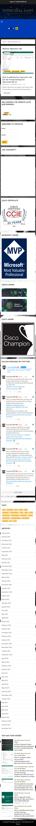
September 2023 (7, 592)
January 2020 (6, 669)
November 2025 (7, 544)
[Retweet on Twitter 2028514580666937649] (10, 419)
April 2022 (5, 618)
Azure (15, 766)
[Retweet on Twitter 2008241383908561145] (10, 486)
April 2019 (5, 684)
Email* (4, 135)
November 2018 (7, 695)
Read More (7, 93)
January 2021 (6, 640)
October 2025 (6, 548)
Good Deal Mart (18, 10)
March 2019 (5, 688)
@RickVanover (10, 407)
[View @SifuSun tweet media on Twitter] (20, 389)
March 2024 (5, 577)
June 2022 (5, 610)
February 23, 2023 (17, 84)
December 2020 (7, 644)
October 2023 (6, 588)
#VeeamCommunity (12, 389)
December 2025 (7, 540)
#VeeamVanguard (19, 387)
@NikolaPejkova (19, 405)
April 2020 (5, 658)
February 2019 (6, 691)
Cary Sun (6, 84)
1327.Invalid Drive (14, 512)
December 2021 (7, 633)
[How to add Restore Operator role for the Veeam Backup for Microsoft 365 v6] (18, 63)
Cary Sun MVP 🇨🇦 (12, 377)
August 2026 (6, 533)
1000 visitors (5, 512)
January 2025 (6, 562)
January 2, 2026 (20, 803)
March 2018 (5, 717)
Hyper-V (23, 740)
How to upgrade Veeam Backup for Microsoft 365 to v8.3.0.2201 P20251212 (24, 799)
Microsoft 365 (15, 71)
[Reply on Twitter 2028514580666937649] (7, 419)
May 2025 (5, 555)
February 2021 (6, 636)
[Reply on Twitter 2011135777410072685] (7, 443)
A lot (15, 520)
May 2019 (5, 680)
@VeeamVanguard (12, 415)
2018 (26, 512)
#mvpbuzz (9, 387)
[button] (2, 21)
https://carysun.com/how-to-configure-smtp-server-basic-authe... (18, 436)
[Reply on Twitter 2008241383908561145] (7, 486)
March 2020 (5, 662)
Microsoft (27, 740)
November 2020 (7, 647)
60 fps (21, 509)
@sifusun (20, 376)
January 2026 (6, 537)
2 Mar (26, 397)
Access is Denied (15, 515)
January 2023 (6, 607)
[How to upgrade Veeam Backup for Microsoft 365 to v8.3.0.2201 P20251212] (7, 797)
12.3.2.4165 (10, 509)
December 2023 (7, 585)
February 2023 (6, 603)
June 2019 (5, 677)
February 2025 (6, 559)
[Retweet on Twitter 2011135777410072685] (10, 443)
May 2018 (5, 710)
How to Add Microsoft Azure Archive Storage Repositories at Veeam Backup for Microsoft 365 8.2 (24, 813)
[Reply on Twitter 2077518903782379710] (7, 392)
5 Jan (26, 471)
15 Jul (26, 376)
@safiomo (9, 409)
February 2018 (6, 721)
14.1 (16, 509)
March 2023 (5, 599)
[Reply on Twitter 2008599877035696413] (7, 466)
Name (3, 128)
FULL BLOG (7, 71)
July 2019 (5, 673)
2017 (22, 512)
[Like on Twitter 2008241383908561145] (14, 486)
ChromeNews (26, 822)
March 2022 (5, 621)
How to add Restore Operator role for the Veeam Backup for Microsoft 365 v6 (17, 79)
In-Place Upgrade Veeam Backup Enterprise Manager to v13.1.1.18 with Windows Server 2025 (24, 747)
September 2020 (7, 655)
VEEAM (22, 71)
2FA (4, 509)
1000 (26, 509)
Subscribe (16, 28)
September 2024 (7, 574)
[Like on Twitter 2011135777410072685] (14, 443)
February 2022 (6, 625)
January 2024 (6, 581)
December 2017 (7, 728)
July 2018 (5, 703)
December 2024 (7, 566)
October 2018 (6, 699)
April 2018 (5, 714)
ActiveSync (5, 520)
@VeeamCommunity (24, 415)
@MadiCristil (20, 407)
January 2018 (6, 725)
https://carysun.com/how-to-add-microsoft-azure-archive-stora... (20, 458)
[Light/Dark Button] (10, 28)
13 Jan (26, 425)
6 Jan (26, 449)
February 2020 (6, 666)
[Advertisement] (26, 28)
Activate (30, 515)
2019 (31, 512)
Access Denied (6, 515)
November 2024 (7, 570)
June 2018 (5, 706)
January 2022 (6, 629)
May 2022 (5, 614)
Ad (10, 520)
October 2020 (6, 651)
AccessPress (23, 515)
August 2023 (6, 596)
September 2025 (7, 551)
